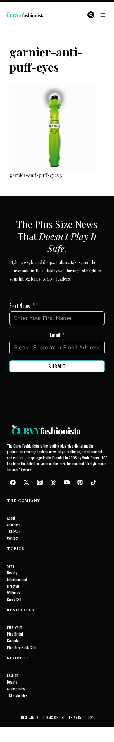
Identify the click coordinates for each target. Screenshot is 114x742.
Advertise (13, 525)
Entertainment (17, 579)
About (11, 518)
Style (10, 566)
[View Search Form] (90, 14)
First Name (19, 305)
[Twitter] (26, 482)
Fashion (12, 675)
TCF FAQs (13, 531)
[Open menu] (102, 14)
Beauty (12, 573)
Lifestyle (13, 586)
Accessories (16, 688)
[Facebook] (13, 482)
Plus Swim (14, 627)
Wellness (13, 593)
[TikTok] (93, 482)
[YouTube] (66, 482)
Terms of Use (54, 717)
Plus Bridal (15, 634)
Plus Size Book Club (21, 647)
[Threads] (53, 482)
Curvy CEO (14, 599)
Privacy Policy (81, 717)
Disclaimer (30, 717)
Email (55, 334)
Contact (12, 538)
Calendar (13, 640)
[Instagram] (40, 482)
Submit (57, 366)
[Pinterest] (80, 482)
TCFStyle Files (17, 695)
